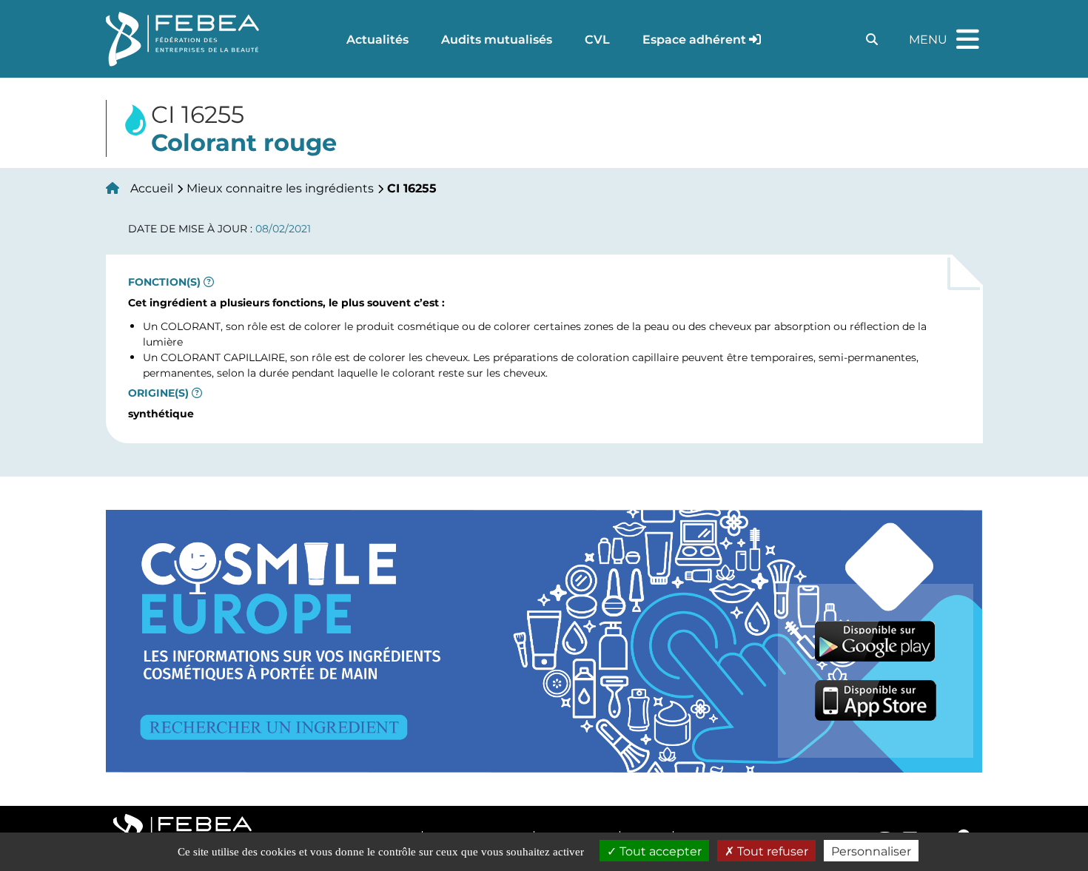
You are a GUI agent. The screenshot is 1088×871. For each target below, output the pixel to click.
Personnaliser (871, 850)
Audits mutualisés (496, 39)
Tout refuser (771, 850)
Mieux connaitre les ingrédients (280, 187)
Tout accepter (659, 850)
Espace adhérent (694, 39)
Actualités (377, 39)
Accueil (151, 187)
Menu (946, 32)
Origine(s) (158, 393)
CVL (597, 39)
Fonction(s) (164, 282)
